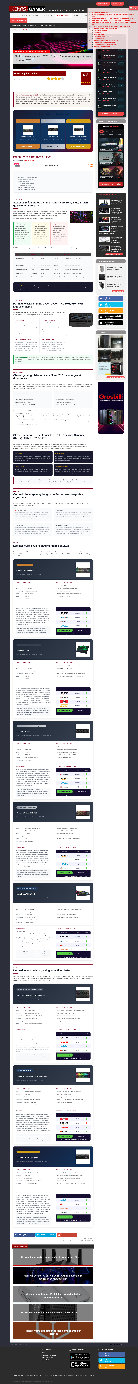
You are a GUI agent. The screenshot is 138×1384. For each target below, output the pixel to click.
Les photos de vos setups (116, 377)
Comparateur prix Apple (47, 1357)
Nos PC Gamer (118, 291)
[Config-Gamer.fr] (47, 9)
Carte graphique (69, 1375)
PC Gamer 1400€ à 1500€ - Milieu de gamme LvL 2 (115, 268)
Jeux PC (78, 15)
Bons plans (26, 15)
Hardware (103, 134)
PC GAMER (45, 1375)
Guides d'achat (64, 15)
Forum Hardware (18, 1375)
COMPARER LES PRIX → (28, 146)
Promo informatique (81, 1375)
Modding (111, 134)
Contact (92, 1375)
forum (37, 15)
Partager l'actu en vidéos (111, 184)
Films (107, 131)
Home (15, 15)
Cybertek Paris (45, 1360)
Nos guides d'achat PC (114, 254)
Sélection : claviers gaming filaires (26, 187)
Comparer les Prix (19, 20)
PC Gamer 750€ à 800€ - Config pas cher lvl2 (114, 285)
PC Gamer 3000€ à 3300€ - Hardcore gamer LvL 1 (49, 1312)
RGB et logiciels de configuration (26, 183)
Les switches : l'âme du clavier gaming (27, 177)
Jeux (113, 131)
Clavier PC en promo (29, 160)
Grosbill (43, 1352)
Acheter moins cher (64, 630)
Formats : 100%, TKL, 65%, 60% (26, 179)
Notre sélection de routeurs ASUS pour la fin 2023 (50, 1257)
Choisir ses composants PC (33, 1375)
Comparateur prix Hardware (48, 1355)
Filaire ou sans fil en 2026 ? (24, 181)
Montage (118, 134)
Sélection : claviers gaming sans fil (26, 189)
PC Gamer (49, 15)
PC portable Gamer (56, 1375)
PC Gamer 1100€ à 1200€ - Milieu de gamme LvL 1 (115, 277)
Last (101, 131)
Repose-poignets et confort (24, 185)
